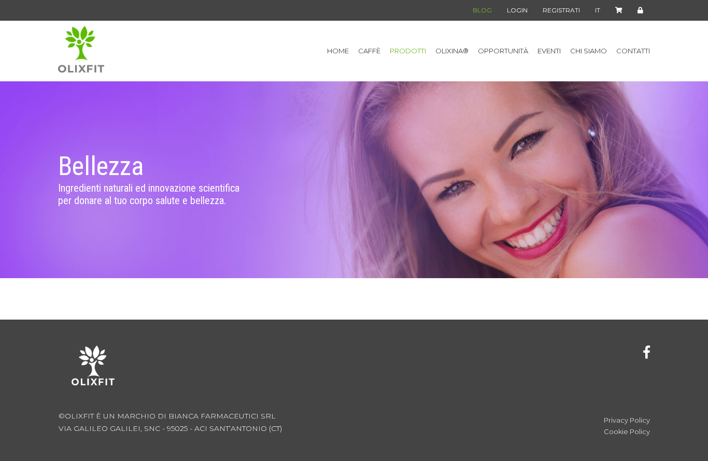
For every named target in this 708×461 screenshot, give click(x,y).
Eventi (549, 51)
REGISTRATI (561, 10)
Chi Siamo (588, 51)
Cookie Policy (627, 431)
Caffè (369, 51)
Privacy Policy (627, 420)
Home (338, 51)
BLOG (482, 10)
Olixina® (452, 51)
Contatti (633, 51)
